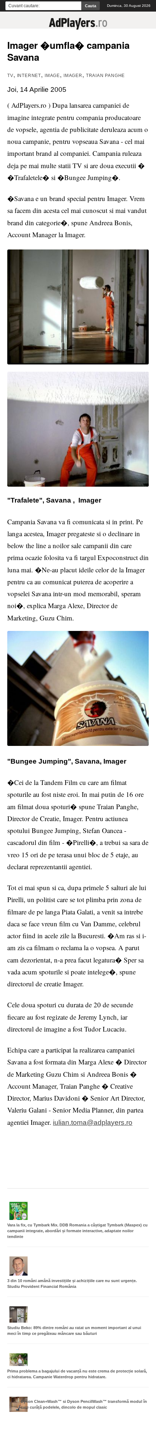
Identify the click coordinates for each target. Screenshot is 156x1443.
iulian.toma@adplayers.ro (92, 1122)
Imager (72, 75)
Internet (29, 75)
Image (52, 75)
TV (10, 75)
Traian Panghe (105, 75)
